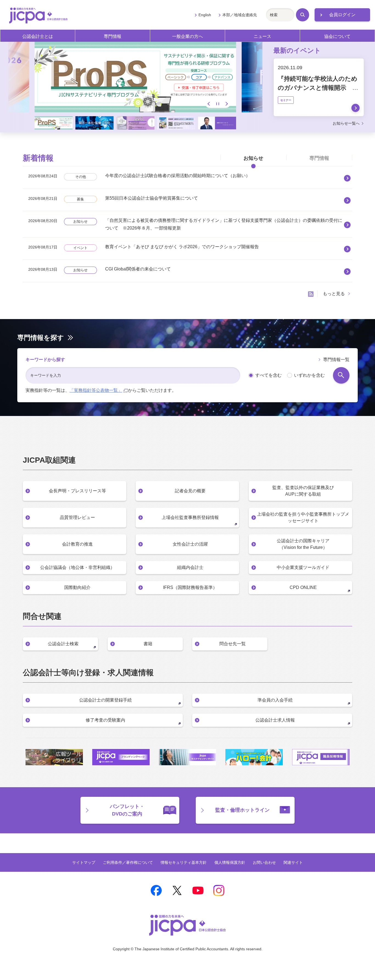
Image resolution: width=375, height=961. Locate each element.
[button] (54, 123)
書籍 (148, 643)
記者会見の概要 (190, 490)
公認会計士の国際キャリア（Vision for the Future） (303, 544)
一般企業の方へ (187, 36)
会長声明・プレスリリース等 (77, 490)
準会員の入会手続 (275, 700)
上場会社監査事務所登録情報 (190, 517)
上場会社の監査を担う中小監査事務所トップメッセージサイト (303, 517)
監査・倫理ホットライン (242, 810)
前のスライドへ (209, 104)
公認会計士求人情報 (275, 720)
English (204, 15)
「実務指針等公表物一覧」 (95, 390)
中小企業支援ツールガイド (303, 567)
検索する (341, 375)
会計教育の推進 (77, 544)
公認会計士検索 (63, 643)
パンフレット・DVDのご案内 (127, 810)
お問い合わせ (264, 862)
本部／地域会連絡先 (239, 15)
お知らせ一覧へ (346, 123)
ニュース (262, 36)
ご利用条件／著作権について (128, 862)
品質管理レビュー (77, 517)
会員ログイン (342, 14)
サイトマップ (83, 862)
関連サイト (293, 862)
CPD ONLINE (303, 587)
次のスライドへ (226, 104)
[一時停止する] (218, 104)
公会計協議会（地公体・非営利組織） (77, 567)
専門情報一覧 (336, 359)
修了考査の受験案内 (105, 720)
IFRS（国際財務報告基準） (190, 587)
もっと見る (334, 293)
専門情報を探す (40, 337)
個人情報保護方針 (229, 862)
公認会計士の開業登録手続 (105, 700)
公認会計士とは (37, 36)
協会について (337, 36)
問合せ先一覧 (232, 643)
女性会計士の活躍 (190, 544)
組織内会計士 (190, 567)
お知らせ (253, 158)
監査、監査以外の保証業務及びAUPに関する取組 (303, 490)
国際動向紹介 (77, 587)
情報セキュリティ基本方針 (184, 862)
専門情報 (112, 36)
